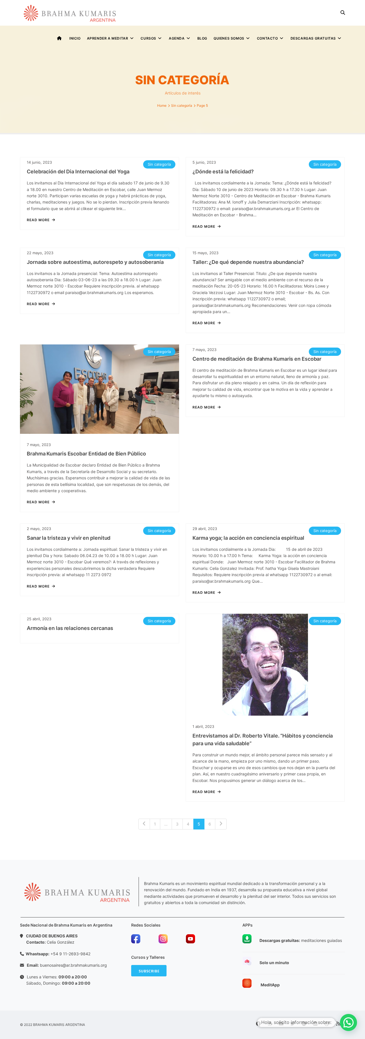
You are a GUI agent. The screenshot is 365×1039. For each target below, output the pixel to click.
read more (38, 220)
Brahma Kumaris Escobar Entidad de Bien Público (86, 454)
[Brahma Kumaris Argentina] (70, 13)
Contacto (267, 38)
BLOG (202, 38)
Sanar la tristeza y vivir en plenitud (68, 538)
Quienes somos (229, 38)
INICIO (75, 38)
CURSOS (148, 38)
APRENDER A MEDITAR (107, 38)
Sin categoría (159, 164)
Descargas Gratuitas (313, 38)
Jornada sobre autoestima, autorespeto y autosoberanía (95, 262)
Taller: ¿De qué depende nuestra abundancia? (248, 262)
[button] (348, 1022)
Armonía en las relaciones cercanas (70, 628)
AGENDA (177, 38)
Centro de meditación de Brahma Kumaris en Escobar (256, 359)
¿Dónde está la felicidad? (223, 171)
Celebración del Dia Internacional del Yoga (78, 171)
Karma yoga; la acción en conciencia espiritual (248, 538)
